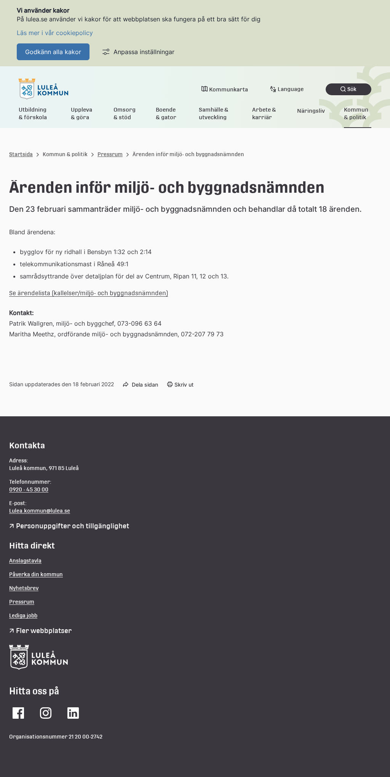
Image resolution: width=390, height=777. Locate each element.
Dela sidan (145, 384)
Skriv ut (183, 384)
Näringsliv (311, 110)
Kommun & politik (356, 113)
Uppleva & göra (81, 113)
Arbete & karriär (264, 113)
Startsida (21, 154)
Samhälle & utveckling (214, 113)
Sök (351, 89)
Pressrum (110, 154)
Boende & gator (166, 113)
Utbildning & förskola (33, 113)
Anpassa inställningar (143, 52)
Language (291, 89)
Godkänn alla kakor (53, 52)
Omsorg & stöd (124, 113)
